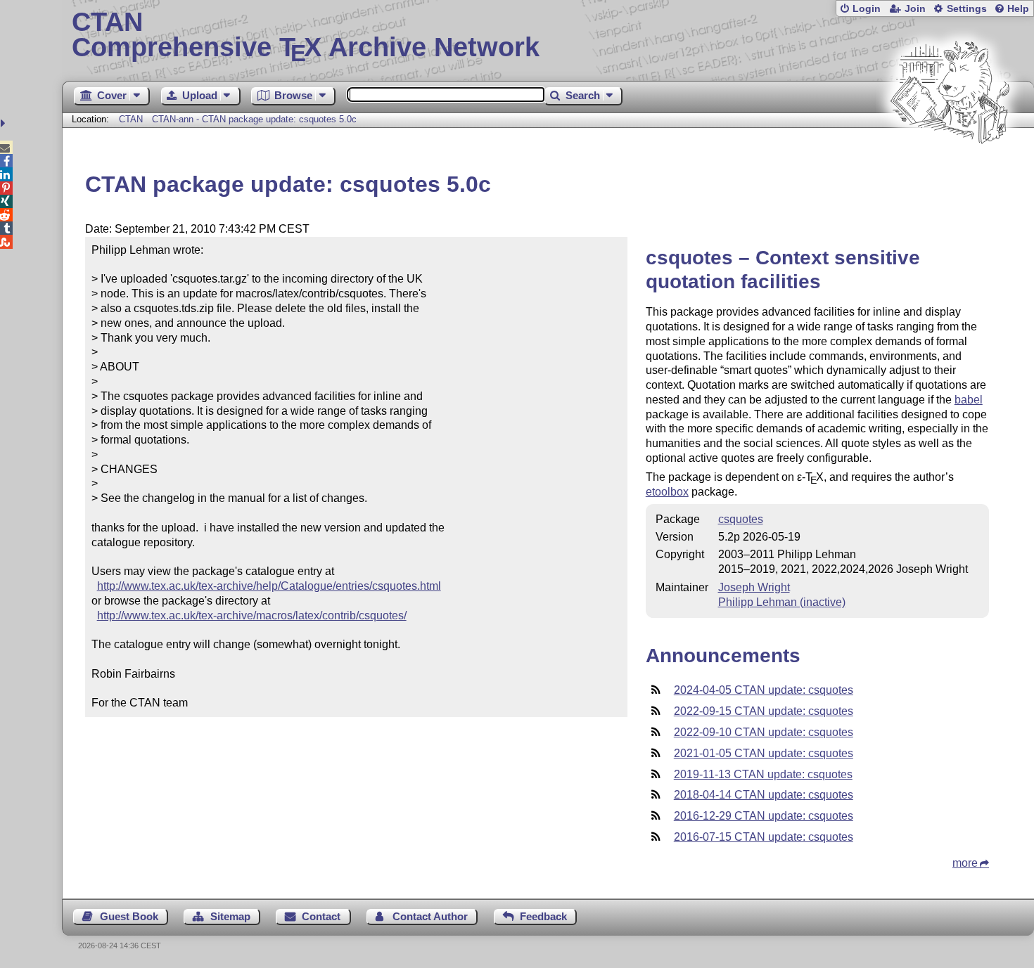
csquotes (740, 519)
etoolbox (667, 492)
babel (969, 400)
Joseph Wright (754, 587)
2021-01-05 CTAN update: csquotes (763, 753)
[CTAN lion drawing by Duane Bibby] (949, 170)
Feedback (543, 916)
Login (867, 9)
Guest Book (129, 916)
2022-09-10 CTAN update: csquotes (763, 732)
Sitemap (230, 916)
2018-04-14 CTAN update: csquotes (763, 795)
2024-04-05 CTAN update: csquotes (763, 690)
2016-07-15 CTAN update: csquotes (763, 837)
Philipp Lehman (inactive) (781, 602)
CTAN (131, 119)
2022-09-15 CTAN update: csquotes (763, 711)
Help (1018, 9)
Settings (967, 9)
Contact (321, 916)
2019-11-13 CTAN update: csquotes (763, 774)
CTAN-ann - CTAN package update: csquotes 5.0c (254, 119)
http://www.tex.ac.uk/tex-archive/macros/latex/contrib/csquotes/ (252, 615)
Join (915, 9)
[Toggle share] (4, 123)
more (965, 863)
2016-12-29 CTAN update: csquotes (763, 816)
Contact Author (430, 916)
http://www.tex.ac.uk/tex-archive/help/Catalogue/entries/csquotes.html (269, 586)
